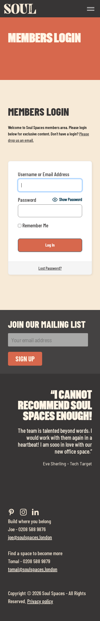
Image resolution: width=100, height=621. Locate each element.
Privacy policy (40, 601)
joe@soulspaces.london (30, 537)
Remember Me (34, 225)
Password (27, 199)
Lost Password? (50, 268)
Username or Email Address (43, 174)
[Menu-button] (90, 9)
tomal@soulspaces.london (32, 569)
